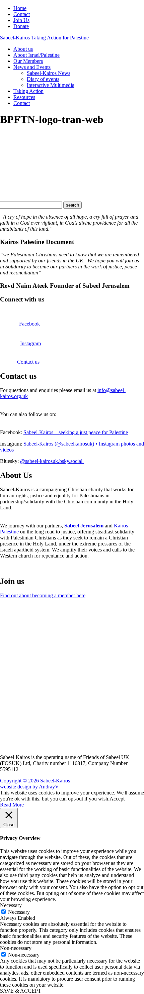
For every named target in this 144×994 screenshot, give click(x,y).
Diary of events (43, 79)
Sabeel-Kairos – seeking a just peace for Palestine (75, 432)
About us (23, 49)
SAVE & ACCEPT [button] (20, 991)
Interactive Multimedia (50, 85)
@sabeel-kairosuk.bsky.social (52, 461)
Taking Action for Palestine (60, 37)
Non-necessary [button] (15, 948)
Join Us (21, 20)
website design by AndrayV (29, 786)
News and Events (32, 67)
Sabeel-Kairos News (48, 73)
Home (19, 8)
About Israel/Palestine (36, 55)
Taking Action (28, 91)
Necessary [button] (11, 905)
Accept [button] (117, 798)
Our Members (28, 61)
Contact (21, 14)
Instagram (30, 343)
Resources (24, 97)
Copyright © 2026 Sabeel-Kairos (35, 780)
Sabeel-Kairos (15, 37)
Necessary (19, 912)
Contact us (27, 362)
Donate (21, 26)
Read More (12, 804)
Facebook (29, 324)
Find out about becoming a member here (42, 595)
